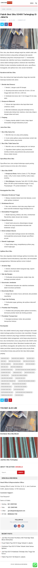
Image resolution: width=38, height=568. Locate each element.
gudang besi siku (5, 372)
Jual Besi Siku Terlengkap (9, 460)
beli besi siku (30, 358)
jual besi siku (4, 375)
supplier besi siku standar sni (24, 392)
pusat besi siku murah (20, 386)
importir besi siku (29, 372)
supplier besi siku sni (7, 392)
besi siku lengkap (18, 364)
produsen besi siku (6, 386)
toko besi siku (19, 395)
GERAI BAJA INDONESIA (21, 564)
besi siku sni (4, 366)
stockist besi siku (6, 389)
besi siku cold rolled (14, 361)
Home (3, 9)
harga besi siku (17, 372)
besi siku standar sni (16, 366)
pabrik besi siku (5, 383)
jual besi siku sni (20, 378)
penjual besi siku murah (19, 383)
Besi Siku (9, 9)
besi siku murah (30, 364)
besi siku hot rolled (29, 361)
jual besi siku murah (6, 378)
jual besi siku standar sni (8, 381)
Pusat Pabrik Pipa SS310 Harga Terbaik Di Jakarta (17, 543)
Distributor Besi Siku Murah (9, 434)
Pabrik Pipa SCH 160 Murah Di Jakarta (13, 557)
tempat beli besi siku (6, 395)
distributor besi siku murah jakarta (25, 369)
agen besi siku (5, 358)
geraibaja (3, 20)
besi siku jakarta (5, 364)
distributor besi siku (6, 369)
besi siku (3, 361)
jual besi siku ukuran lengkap (26, 381)
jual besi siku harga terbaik (19, 375)
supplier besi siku (18, 389)
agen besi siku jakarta (18, 358)
